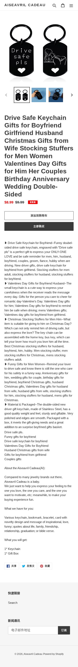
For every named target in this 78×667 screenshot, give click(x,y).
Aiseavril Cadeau (25, 5)
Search (12, 602)
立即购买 (39, 226)
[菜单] (71, 5)
